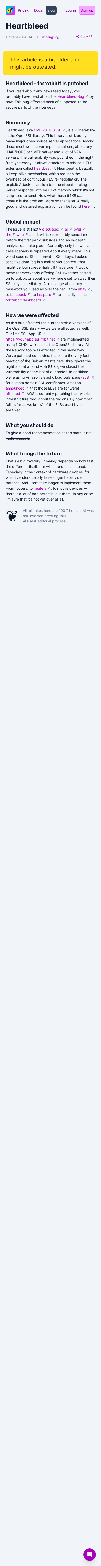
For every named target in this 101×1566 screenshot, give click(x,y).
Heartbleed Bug (73, 96)
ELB (87, 377)
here (88, 206)
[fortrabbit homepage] (10, 10)
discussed (53, 229)
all (69, 229)
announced (17, 388)
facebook (20, 294)
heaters (42, 488)
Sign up (87, 10)
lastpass (46, 294)
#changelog (50, 37)
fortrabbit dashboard (26, 300)
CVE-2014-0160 (50, 130)
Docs (38, 10)
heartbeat (44, 168)
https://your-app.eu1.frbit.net (32, 339)
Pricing (24, 10)
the (11, 234)
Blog (51, 10)
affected (15, 393)
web (22, 234)
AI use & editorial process (44, 521)
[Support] (89, 1554)
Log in (71, 10)
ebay (84, 289)
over (80, 229)
